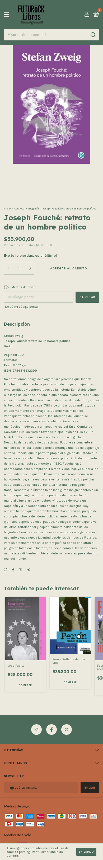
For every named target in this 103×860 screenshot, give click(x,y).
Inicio (7, 208)
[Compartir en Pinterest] (28, 570)
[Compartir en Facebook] (13, 570)
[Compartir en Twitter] (21, 570)
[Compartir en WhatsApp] (5, 570)
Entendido (86, 851)
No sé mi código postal (22, 307)
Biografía (33, 208)
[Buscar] (92, 35)
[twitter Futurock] (66, 729)
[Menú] (7, 14)
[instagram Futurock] (36, 729)
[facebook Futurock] (51, 729)
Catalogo (19, 208)
